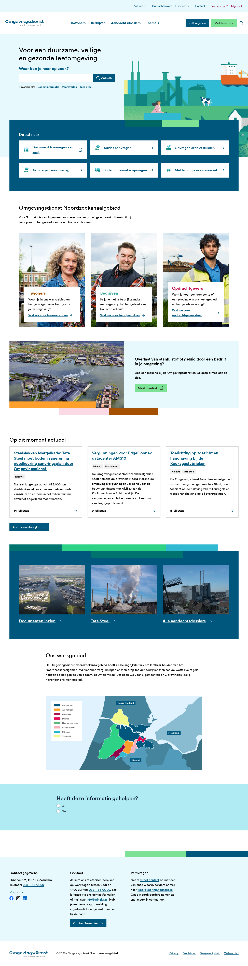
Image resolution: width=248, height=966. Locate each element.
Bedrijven (98, 23)
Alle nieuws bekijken (26, 527)
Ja (63, 805)
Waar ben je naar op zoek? (44, 68)
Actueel (138, 6)
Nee (64, 811)
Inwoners (78, 23)
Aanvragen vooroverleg (50, 170)
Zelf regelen (197, 23)
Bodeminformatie (48, 87)
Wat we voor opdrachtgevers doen (187, 313)
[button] (145, 6)
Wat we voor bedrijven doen (120, 315)
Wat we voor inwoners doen (48, 315)
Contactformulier (85, 923)
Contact (200, 6)
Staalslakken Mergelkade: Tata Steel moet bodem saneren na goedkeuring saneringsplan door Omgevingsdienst (43, 461)
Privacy (173, 953)
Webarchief (231, 953)
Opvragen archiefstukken (195, 148)
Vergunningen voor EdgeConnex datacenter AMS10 (122, 456)
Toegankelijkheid (210, 953)
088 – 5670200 (33, 885)
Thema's (152, 23)
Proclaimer (189, 953)
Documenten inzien (37, 620)
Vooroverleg (69, 87)
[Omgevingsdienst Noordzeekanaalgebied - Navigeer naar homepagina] (24, 23)
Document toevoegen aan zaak (55, 150)
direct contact (149, 880)
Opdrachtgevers (162, 6)
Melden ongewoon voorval (196, 170)
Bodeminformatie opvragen (125, 170)
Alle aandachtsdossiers (184, 620)
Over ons (180, 6)
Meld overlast (224, 23)
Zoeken (106, 78)
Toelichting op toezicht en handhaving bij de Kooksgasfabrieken (194, 458)
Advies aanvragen (118, 148)
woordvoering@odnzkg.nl (155, 889)
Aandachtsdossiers (126, 23)
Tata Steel (86, 87)
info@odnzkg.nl (97, 899)
